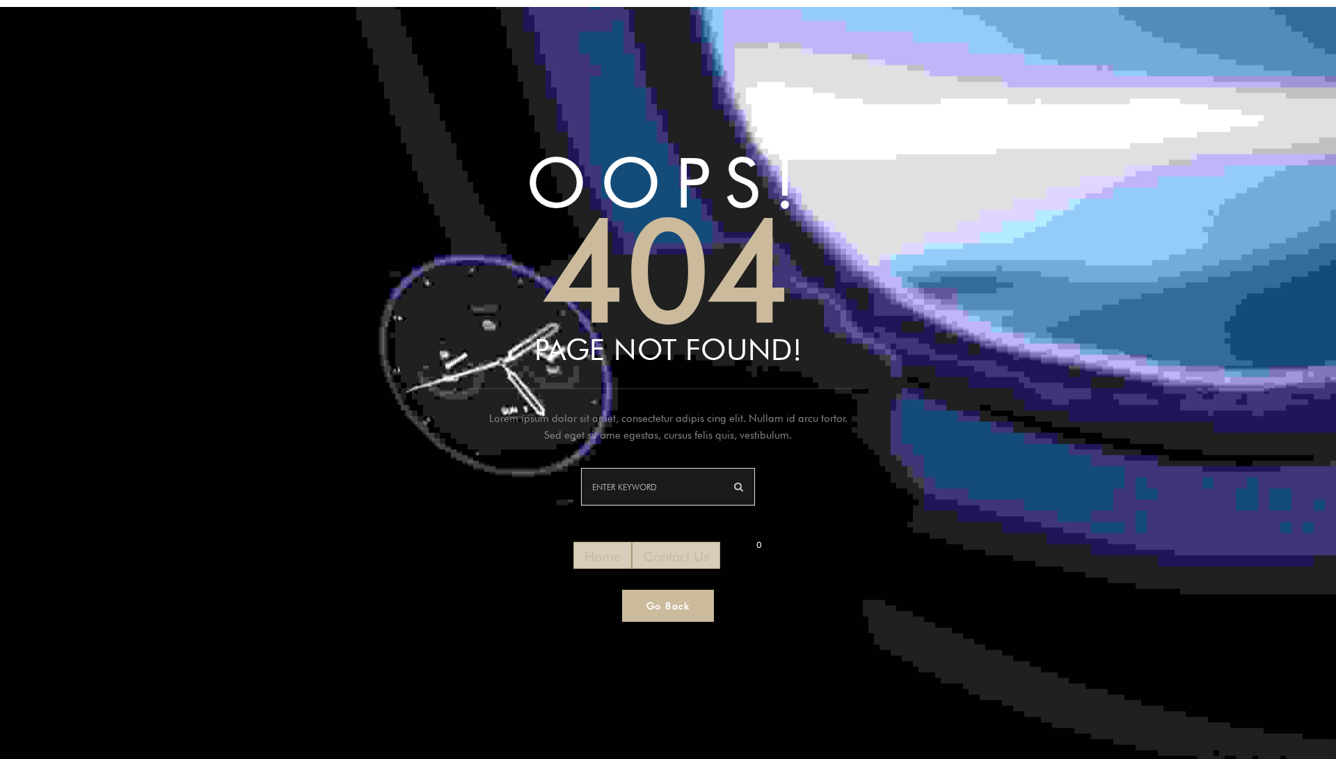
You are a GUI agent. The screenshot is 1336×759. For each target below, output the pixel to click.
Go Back (668, 605)
